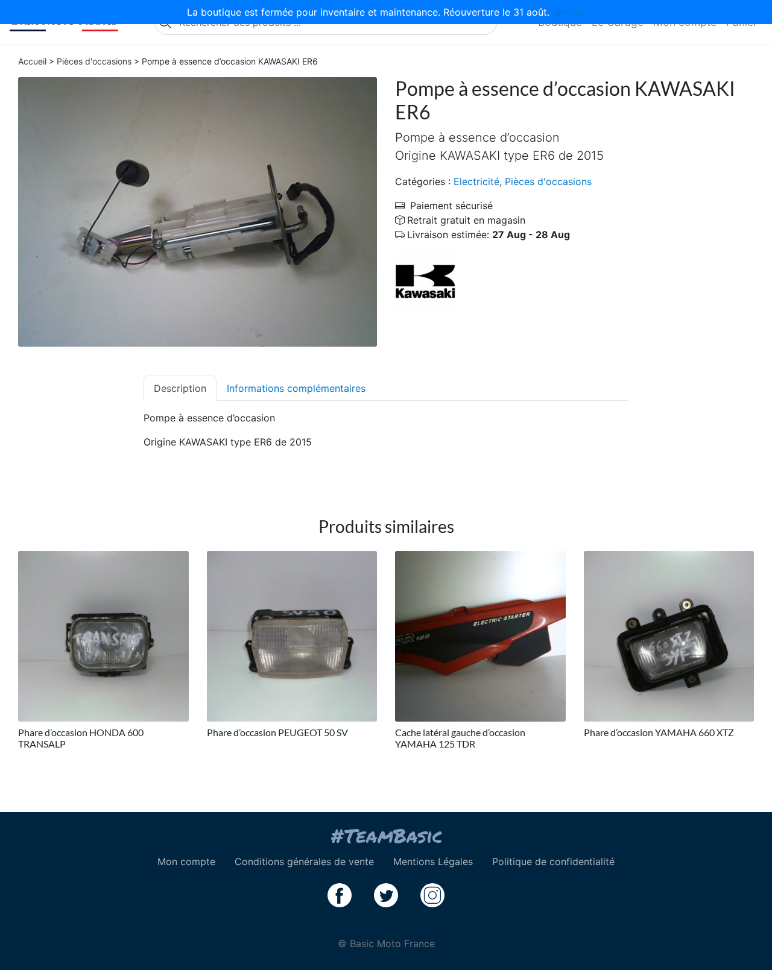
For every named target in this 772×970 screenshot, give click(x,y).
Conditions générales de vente (304, 861)
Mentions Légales (433, 861)
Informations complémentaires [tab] (296, 388)
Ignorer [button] (568, 12)
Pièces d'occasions (94, 61)
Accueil (32, 61)
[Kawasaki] (425, 281)
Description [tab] (180, 388)
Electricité (476, 181)
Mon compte (186, 861)
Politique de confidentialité (553, 861)
